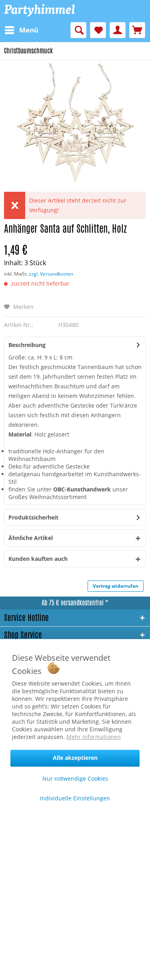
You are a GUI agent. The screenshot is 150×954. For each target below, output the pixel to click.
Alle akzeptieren (75, 757)
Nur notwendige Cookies (75, 778)
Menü (28, 30)
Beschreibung (27, 345)
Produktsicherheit (33, 517)
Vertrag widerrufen (115, 586)
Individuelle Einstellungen (75, 798)
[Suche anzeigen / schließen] (78, 30)
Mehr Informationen (93, 737)
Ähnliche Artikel (30, 538)
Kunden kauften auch (38, 558)
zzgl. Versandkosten (51, 273)
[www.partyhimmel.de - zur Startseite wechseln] (39, 11)
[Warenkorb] (137, 30)
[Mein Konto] (118, 30)
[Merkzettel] (98, 30)
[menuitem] (21, 30)
